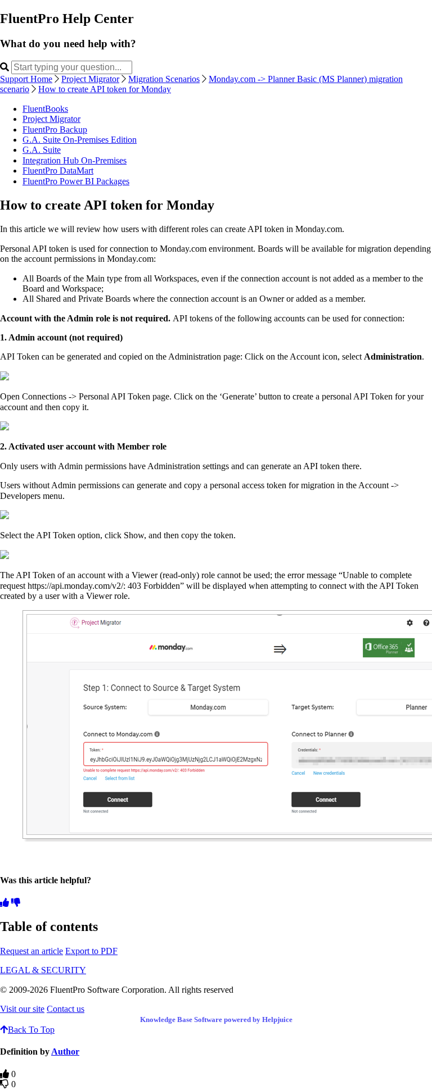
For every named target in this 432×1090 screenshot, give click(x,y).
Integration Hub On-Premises (74, 160)
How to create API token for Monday (104, 89)
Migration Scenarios (164, 79)
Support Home (26, 79)
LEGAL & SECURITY (43, 970)
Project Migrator (90, 79)
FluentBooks (45, 108)
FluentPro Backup (54, 129)
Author (65, 1051)
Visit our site (22, 1009)
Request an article (31, 951)
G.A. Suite (41, 150)
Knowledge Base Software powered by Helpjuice (216, 1019)
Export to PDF (91, 951)
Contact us (65, 1009)
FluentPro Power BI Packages (75, 181)
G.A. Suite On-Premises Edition (79, 139)
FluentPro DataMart (57, 170)
